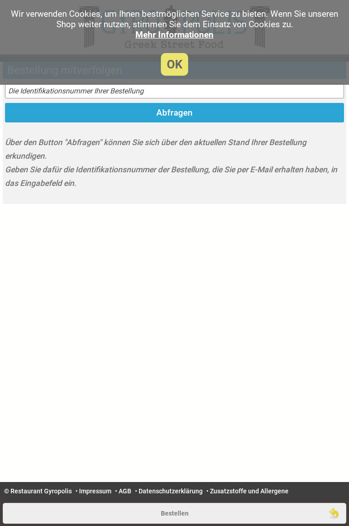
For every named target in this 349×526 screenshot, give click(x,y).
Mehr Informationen (174, 34)
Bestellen (175, 513)
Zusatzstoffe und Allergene (249, 491)
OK (175, 64)
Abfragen (174, 112)
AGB (125, 491)
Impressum (95, 491)
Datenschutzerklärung (171, 491)
